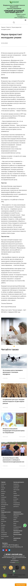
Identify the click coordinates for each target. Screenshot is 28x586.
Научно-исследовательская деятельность (17, 527)
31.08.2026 (5, 378)
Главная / (3, 27)
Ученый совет (16, 487)
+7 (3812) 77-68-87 (7, 545)
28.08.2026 (5, 407)
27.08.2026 (5, 465)
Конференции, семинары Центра (16, 517)
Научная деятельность (18, 482)
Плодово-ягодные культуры (3, 529)
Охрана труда (3, 502)
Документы (3, 508)
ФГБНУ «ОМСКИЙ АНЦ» (14, 554)
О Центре (3, 482)
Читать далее (22, 378)
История (2, 510)
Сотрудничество (16, 502)
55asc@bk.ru (15, 545)
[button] (14, 346)
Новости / (9, 27)
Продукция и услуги (5, 512)
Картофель (3, 525)
